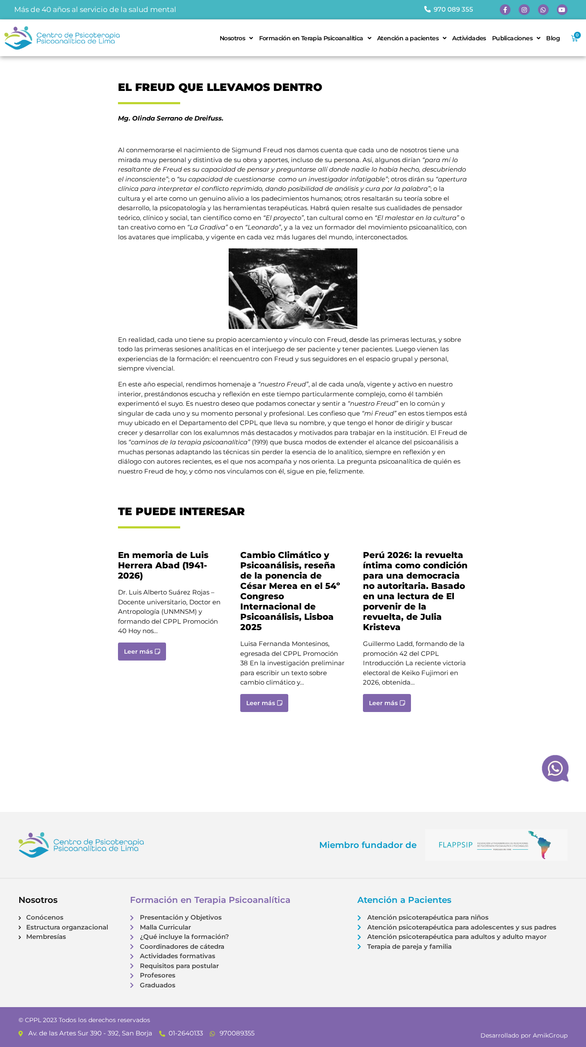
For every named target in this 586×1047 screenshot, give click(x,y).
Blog (553, 38)
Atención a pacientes (407, 38)
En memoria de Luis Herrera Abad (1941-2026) (163, 565)
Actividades (469, 38)
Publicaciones (512, 38)
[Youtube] (562, 9)
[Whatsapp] (543, 9)
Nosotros (232, 38)
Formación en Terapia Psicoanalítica (311, 38)
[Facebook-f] (505, 9)
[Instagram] (524, 9)
